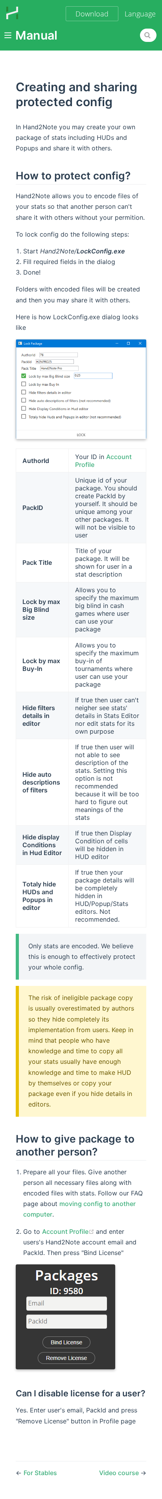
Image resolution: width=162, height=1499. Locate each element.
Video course (119, 1473)
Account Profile (69, 1231)
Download (92, 13)
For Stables (40, 1473)
